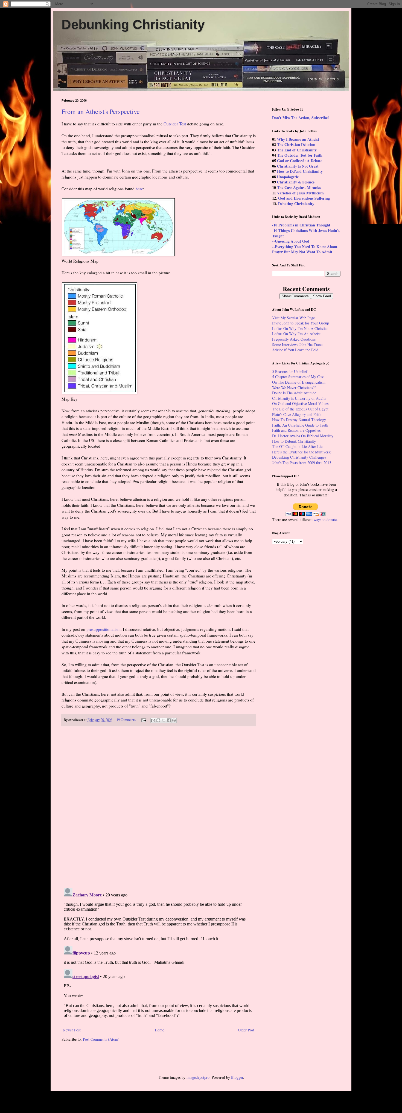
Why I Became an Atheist (298, 139)
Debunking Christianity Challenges (299, 457)
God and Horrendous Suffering (304, 198)
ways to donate (325, 519)
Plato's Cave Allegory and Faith (296, 414)
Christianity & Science (295, 182)
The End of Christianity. (297, 150)
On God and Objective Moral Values (300, 403)
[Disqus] (159, 806)
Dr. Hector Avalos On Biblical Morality (302, 435)
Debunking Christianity (133, 24)
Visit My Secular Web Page (293, 317)
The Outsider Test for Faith (299, 155)
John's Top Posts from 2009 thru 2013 (301, 462)
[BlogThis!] (158, 720)
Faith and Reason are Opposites (296, 430)
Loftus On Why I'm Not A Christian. (301, 328)
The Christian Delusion (296, 144)
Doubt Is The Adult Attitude (294, 392)
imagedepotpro (198, 1077)
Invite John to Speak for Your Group (300, 323)
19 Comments (126, 719)
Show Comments (295, 296)
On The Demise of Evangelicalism (298, 382)
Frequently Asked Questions (294, 339)
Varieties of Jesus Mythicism (300, 193)
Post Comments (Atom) (101, 1039)
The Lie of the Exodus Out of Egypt (300, 409)
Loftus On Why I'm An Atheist (296, 333)
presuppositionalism (103, 629)
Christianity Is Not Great (298, 166)
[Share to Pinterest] (174, 720)
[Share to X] (163, 720)
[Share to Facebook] (168, 720)
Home (159, 1030)
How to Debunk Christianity (294, 441)
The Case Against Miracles (299, 187)
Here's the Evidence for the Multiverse (301, 452)
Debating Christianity (296, 203)
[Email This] (153, 720)
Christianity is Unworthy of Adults (299, 398)
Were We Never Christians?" (294, 387)
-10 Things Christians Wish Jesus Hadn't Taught (306, 233)
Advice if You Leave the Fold (295, 349)
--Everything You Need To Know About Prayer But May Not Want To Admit (304, 249)
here (139, 188)
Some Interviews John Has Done (297, 344)
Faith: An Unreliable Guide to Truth (300, 425)
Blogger (237, 1077)
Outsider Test (175, 123)
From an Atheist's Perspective (101, 111)
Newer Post (72, 1030)
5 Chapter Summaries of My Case (298, 376)
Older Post (246, 1030)
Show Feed (322, 296)
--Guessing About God (290, 241)
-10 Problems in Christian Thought (301, 225)
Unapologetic (288, 177)
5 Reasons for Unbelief (289, 371)
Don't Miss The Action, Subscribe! (300, 117)
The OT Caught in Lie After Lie (297, 446)
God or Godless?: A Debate (299, 160)
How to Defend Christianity (300, 171)
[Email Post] (143, 719)
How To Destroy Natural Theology (299, 419)
